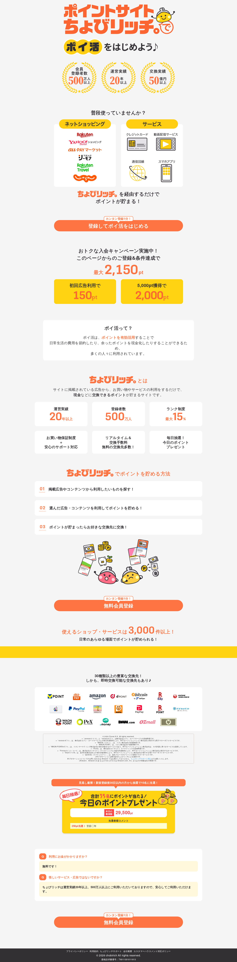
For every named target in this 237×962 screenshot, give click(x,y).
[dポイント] (118, 696)
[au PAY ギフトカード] (77, 696)
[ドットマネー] (106, 722)
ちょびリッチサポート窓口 (141, 759)
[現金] (168, 722)
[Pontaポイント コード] (118, 709)
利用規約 (94, 951)
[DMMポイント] (126, 722)
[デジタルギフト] (181, 709)
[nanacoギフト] (97, 709)
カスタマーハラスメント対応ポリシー (152, 951)
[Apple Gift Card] (56, 709)
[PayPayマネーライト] (139, 709)
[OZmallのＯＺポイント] (147, 722)
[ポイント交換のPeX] (85, 722)
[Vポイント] (56, 696)
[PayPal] (77, 709)
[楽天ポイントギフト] (160, 709)
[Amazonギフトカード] (97, 696)
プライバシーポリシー (77, 951)
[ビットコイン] (139, 696)
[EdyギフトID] (160, 696)
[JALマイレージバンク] (181, 696)
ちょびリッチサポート (111, 951)
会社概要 (127, 951)
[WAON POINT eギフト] (64, 722)
